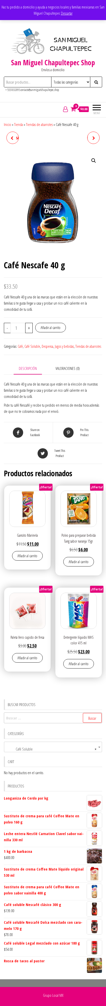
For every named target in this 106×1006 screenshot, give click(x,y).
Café (20, 346)
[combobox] (53, 747)
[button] (93, 160)
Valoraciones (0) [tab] (68, 368)
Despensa (47, 346)
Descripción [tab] (28, 368)
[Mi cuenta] (65, 109)
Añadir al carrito (50, 327)
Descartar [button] (67, 13)
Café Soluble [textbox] (51, 749)
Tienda (18, 124)
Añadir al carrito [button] (27, 555)
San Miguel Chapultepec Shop (53, 62)
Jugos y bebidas (64, 346)
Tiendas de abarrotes (39, 124)
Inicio (7, 124)
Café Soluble (32, 346)
